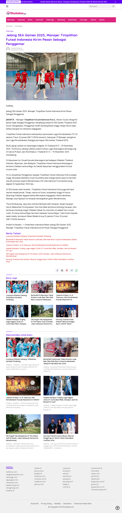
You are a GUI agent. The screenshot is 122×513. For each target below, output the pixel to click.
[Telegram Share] (71, 270)
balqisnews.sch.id (97, 481)
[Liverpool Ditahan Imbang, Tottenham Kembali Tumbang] (17, 287)
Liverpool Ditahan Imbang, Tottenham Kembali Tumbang (28, 236)
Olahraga (50, 20)
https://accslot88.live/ (90, 56)
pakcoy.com (39, 484)
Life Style (83, 20)
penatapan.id (68, 481)
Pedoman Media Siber (83, 504)
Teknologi (61, 20)
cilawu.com (95, 473)
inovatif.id (66, 471)
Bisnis (30, 20)
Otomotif (39, 20)
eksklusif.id (95, 479)
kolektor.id (10, 490)
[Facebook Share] (57, 270)
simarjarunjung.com (99, 489)
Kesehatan (72, 20)
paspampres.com (97, 487)
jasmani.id (95, 476)
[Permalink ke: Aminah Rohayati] (8, 49)
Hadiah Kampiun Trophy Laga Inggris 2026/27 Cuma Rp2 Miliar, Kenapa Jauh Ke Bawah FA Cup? (41, 249)
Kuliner (102, 20)
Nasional (21, 20)
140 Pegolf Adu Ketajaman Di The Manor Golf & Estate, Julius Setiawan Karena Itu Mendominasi (38, 255)
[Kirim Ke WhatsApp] (76, 270)
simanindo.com (12, 482)
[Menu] (7, 6)
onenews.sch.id (40, 479)
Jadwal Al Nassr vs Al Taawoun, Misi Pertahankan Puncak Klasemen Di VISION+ (37, 245)
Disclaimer (67, 504)
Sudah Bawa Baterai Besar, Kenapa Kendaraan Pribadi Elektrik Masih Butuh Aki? (59, 2)
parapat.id (66, 479)
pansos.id (94, 484)
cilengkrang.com (12, 488)
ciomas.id (66, 487)
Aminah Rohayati (16, 48)
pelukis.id (37, 468)
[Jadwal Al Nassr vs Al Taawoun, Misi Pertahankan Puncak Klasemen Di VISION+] (67, 287)
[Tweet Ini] (62, 270)
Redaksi (57, 504)
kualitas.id (38, 473)
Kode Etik (34, 504)
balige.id (66, 484)
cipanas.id (66, 468)
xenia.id (66, 473)
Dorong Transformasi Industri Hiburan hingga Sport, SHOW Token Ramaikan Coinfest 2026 (40, 260)
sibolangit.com (11, 477)
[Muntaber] (16, 13)
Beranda (11, 20)
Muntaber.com (68, 507)
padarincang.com (12, 485)
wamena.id (67, 476)
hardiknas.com (40, 481)
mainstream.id (96, 468)
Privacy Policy (46, 504)
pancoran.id (38, 471)
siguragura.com (12, 480)
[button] (113, 6)
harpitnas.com (39, 476)
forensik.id (95, 471)
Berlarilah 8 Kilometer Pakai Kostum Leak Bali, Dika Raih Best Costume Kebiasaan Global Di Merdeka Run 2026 (41, 240)
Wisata (93, 20)
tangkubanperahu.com (14, 474)
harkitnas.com (11, 472)
